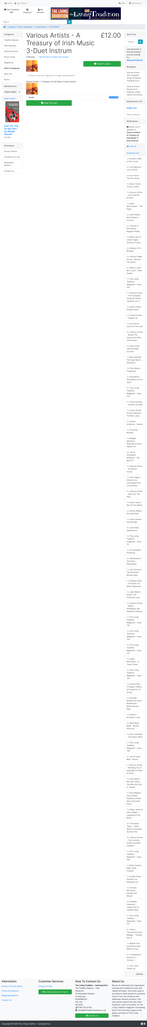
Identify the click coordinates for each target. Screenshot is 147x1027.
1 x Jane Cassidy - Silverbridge (135, 520)
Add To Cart (103, 63)
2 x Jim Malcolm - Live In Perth (134, 168)
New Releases (10, 45)
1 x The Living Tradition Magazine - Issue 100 (134, 855)
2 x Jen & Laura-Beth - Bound (134, 757)
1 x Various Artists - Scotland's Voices (134, 469)
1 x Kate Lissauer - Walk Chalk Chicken (135, 868)
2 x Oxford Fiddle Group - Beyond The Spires (134, 259)
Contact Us (9, 171)
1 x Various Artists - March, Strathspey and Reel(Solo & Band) (134, 607)
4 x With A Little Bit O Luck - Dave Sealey (134, 270)
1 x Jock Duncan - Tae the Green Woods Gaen (134, 572)
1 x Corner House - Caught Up (134, 316)
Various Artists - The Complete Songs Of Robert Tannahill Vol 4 (134, 76)
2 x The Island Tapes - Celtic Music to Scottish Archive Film (134, 827)
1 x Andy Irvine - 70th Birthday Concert (134, 349)
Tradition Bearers (11, 40)
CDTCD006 (54, 27)
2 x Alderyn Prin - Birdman (134, 249)
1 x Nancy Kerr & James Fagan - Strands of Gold (134, 240)
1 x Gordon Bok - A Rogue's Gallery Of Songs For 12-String (134, 688)
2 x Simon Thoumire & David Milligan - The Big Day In (134, 933)
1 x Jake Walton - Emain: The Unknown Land (134, 595)
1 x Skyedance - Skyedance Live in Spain (134, 379)
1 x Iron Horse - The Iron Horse (133, 176)
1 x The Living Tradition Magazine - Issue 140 (134, 621)
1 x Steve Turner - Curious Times (134, 185)
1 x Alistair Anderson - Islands (135, 422)
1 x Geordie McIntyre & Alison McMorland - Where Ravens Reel (134, 703)
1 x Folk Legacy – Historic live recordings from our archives (134, 481)
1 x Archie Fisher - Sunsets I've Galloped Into (134, 879)
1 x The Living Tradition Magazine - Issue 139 (134, 746)
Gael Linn (132, 108)
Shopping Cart (133, 153)
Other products (133, 114)
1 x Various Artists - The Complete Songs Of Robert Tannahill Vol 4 (134, 297)
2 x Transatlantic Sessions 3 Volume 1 (134, 957)
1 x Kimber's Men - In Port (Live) (135, 160)
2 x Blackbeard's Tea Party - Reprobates (134, 561)
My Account (40, 10)
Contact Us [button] (93, 1015)
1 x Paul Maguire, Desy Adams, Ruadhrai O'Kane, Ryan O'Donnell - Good (134, 798)
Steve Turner (9, 57)
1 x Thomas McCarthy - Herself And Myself (132, 891)
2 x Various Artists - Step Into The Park (135, 494)
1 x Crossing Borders (132, 431)
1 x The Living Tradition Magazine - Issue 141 (134, 919)
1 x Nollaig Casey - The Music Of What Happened (134, 583)
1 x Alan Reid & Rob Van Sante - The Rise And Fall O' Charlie (134, 783)
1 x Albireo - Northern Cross (133, 715)
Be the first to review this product (54, 57)
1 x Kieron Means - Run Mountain (135, 512)
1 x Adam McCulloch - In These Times (133, 662)
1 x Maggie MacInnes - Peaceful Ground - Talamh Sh (135, 442)
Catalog (11, 27)
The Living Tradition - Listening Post (34, 1024)
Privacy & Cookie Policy (12, 986)
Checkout (27, 12)
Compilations (41, 27)
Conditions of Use (12, 157)
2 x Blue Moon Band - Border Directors (133, 726)
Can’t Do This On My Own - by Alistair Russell (11, 130)
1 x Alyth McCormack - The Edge (134, 206)
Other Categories (25, 27)
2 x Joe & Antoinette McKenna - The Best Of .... (133, 456)
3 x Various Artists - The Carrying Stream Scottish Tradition (135, 841)
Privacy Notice (10, 151)
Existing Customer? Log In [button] (56, 992)
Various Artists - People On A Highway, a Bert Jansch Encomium (134, 90)
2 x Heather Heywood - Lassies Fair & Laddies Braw (133, 905)
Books (7, 79)
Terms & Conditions (10, 991)
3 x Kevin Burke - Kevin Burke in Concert (134, 217)
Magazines (8, 62)
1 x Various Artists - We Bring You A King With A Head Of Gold (134, 769)
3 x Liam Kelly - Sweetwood (133, 529)
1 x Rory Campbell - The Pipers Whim (135, 735)
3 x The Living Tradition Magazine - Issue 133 (134, 392)
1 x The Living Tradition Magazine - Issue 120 (134, 674)
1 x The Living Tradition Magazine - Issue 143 (134, 283)
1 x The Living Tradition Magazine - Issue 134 (134, 635)
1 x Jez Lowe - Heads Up (133, 967)
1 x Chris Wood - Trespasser (134, 369)
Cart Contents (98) (12, 10)
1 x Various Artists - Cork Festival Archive (134, 195)
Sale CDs (8, 74)
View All (132, 146)
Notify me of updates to (134, 134)
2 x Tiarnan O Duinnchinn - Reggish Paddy (133, 228)
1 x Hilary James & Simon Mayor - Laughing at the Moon (135, 813)
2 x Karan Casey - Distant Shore (134, 308)
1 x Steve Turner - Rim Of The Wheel (134, 503)
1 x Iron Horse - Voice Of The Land (135, 325)
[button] (21, 3)
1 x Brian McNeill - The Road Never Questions (134, 360)
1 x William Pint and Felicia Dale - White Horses (134, 946)
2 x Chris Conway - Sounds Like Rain (135, 403)
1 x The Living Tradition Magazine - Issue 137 (134, 649)
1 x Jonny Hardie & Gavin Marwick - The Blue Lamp (135, 413)
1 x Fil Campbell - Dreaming (134, 551)
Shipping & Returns (8, 163)
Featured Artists (11, 51)
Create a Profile (45, 986)
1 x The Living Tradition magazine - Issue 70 (134, 540)
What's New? (9, 98)
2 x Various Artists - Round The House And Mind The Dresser (135, 336)
